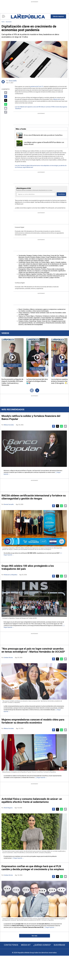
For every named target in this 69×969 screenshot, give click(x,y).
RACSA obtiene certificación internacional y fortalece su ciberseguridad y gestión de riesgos (34, 497)
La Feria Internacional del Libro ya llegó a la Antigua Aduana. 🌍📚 (37, 381)
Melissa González (9, 425)
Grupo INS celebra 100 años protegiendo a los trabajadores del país (28, 567)
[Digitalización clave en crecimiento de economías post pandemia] (34, 59)
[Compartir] (5, 112)
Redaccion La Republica (10, 574)
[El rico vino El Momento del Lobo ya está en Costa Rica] (19, 135)
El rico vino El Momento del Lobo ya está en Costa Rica (43, 135)
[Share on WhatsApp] (5, 104)
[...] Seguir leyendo (40, 777)
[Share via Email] (5, 108)
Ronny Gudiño (13, 80)
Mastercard (56, 99)
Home (3, 21)
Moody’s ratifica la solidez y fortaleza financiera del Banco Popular (31, 417)
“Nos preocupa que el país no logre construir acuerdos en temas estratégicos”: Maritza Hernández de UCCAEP (33, 650)
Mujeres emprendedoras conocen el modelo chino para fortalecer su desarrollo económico (33, 721)
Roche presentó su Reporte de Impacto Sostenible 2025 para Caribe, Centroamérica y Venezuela (12, 382)
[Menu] (3, 16)
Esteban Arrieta (8, 657)
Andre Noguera (8, 807)
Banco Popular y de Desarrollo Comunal (34, 470)
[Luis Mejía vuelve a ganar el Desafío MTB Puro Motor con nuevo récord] (19, 143)
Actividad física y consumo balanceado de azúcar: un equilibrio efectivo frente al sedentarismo (32, 800)
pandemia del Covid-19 (36, 86)
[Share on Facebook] (5, 96)
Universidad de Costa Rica (40, 775)
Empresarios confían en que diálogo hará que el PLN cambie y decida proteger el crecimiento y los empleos (33, 868)
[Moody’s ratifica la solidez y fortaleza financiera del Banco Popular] (34, 449)
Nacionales (9, 21)
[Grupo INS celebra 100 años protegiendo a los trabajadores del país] (34, 598)
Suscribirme (61, 194)
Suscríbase (59, 945)
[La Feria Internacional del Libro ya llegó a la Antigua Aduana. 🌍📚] (37, 357)
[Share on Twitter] (5, 100)
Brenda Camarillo (9, 504)
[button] (58, 16)
